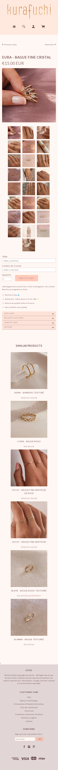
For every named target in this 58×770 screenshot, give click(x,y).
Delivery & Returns (13, 318)
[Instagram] (29, 746)
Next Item (49, 45)
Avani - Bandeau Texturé (29, 392)
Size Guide (9, 313)
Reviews (8, 327)
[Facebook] (24, 746)
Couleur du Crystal (11, 266)
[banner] (29, 11)
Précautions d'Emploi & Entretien (29, 704)
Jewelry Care (11, 322)
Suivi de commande (29, 707)
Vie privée (29, 711)
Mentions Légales (29, 718)
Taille (4, 256)
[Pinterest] (33, 746)
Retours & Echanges (29, 701)
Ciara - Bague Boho (29, 441)
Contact (29, 721)
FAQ (29, 697)
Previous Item (10, 45)
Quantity (6, 275)
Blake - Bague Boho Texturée (29, 590)
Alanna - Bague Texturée (29, 639)
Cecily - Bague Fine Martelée (29, 542)
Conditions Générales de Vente (29, 714)
